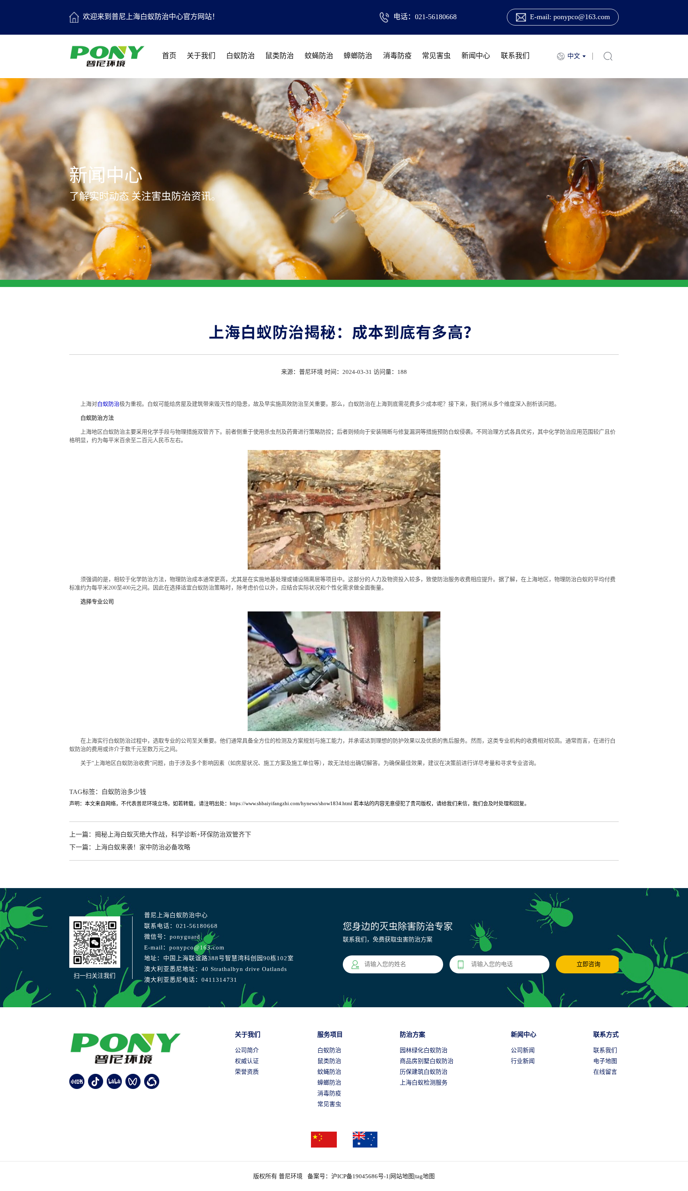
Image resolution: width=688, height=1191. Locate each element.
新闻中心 (475, 56)
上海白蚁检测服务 (424, 1082)
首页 (169, 56)
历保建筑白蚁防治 (424, 1072)
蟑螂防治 (358, 56)
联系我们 (515, 56)
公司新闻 (523, 1050)
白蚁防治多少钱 (124, 791)
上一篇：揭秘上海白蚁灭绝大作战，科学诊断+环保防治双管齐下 (160, 834)
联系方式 (606, 1034)
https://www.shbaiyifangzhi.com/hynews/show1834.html (291, 803)
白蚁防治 (240, 56)
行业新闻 (523, 1061)
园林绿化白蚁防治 (424, 1050)
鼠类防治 (279, 56)
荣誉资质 (247, 1072)
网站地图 (402, 1176)
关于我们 (201, 56)
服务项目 (330, 1034)
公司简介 (247, 1050)
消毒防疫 (397, 56)
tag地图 (425, 1176)
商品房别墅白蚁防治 (426, 1061)
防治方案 (412, 1034)
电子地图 (605, 1061)
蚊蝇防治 (319, 56)
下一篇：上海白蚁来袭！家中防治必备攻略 (129, 847)
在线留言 (605, 1072)
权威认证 (247, 1061)
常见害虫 (436, 56)
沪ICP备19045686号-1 (360, 1176)
